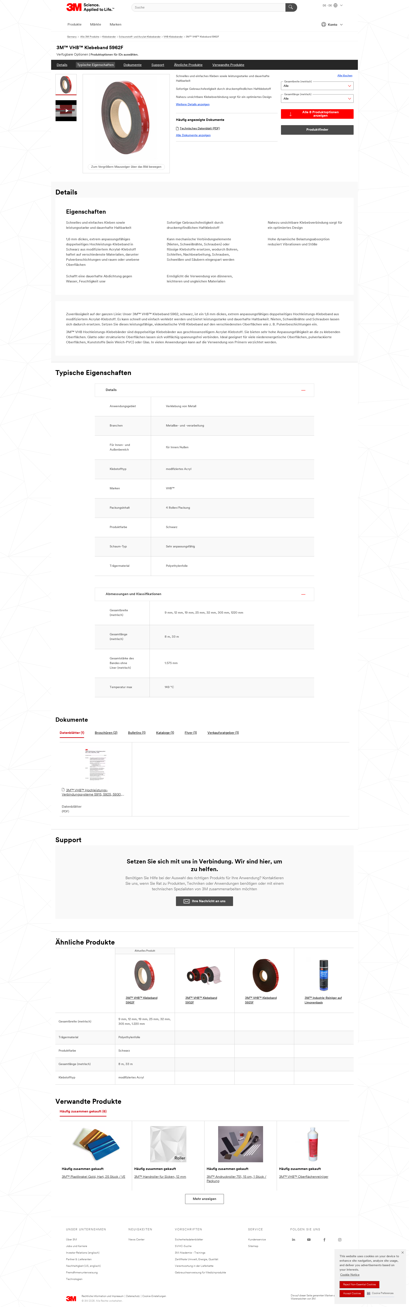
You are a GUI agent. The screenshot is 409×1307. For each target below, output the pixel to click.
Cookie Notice (350, 1275)
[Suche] (291, 7)
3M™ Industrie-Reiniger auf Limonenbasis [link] (323, 1000)
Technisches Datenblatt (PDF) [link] (200, 128)
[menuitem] (62, 65)
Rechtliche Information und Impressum (103, 1296)
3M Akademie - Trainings (190, 1252)
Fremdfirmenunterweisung (82, 1272)
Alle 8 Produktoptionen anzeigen (320, 114)
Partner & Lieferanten (79, 1259)
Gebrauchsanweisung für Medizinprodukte (200, 1272)
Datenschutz (133, 1296)
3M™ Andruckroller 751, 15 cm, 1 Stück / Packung (236, 1179)
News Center (136, 1239)
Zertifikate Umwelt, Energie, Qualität (196, 1259)
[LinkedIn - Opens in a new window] (293, 1240)
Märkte (95, 24)
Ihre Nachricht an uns (209, 901)
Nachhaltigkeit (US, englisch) (83, 1266)
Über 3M (71, 1239)
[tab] (72, 733)
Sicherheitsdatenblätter (189, 1239)
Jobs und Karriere (76, 1246)
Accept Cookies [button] (352, 1293)
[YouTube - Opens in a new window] (309, 1240)
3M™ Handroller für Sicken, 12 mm (160, 1177)
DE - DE (328, 5)
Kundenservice (257, 1239)
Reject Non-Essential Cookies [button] (359, 1284)
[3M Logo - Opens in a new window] (90, 7)
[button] (380, 1293)
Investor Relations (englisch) (82, 1252)
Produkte (75, 24)
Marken (115, 24)
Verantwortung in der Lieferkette (194, 1266)
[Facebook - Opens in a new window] (324, 1240)
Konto (332, 25)
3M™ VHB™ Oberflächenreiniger (303, 1177)
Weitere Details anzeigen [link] (193, 104)
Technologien (74, 1279)
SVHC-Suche (183, 1246)
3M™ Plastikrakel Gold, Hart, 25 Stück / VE (93, 1177)
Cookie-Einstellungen (154, 1296)
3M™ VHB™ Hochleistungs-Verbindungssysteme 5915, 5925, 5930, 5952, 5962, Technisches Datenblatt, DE (92, 793)
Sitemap (253, 1246)
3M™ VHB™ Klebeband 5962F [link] (141, 1000)
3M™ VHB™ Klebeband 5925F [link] (261, 1000)
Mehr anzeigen (204, 1199)
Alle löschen (344, 75)
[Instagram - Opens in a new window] (340, 1240)
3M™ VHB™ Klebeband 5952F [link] (201, 1000)
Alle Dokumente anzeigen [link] (193, 135)
